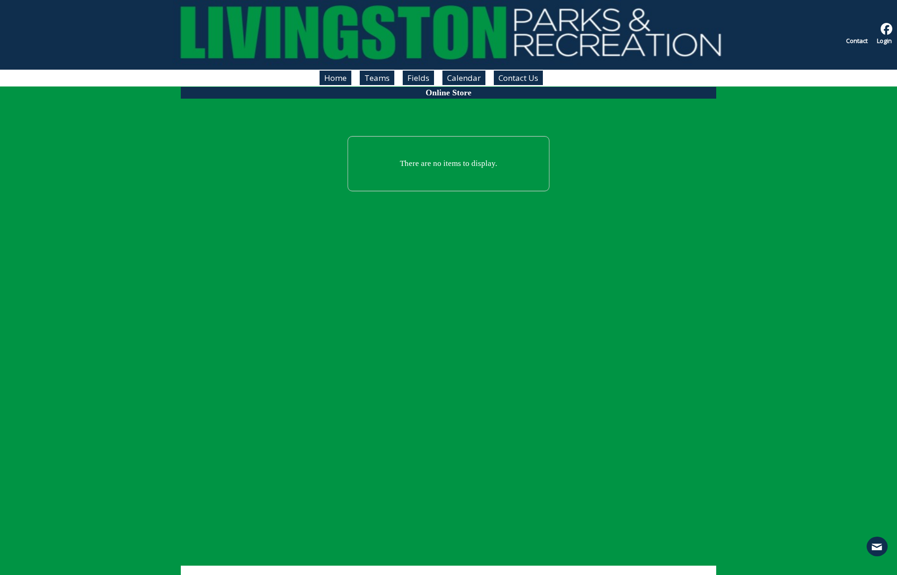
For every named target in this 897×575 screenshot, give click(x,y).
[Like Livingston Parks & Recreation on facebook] (886, 29)
